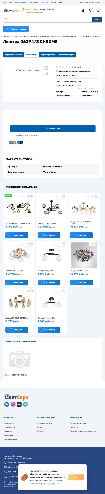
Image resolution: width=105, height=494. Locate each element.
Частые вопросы (10, 439)
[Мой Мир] (18, 142)
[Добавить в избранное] (46, 68)
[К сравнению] (27, 196)
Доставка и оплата (44, 423)
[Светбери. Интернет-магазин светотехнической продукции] (16, 400)
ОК (76, 477)
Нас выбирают (10, 427)
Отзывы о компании (78, 423)
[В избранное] (31, 196)
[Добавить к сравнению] (46, 73)
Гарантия (8, 431)
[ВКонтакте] (11, 142)
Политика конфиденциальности (83, 431)
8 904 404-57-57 (47, 9)
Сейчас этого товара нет (27, 135)
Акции (53, 2)
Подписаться (54, 128)
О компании (20, 2)
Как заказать (9, 435)
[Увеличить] (27, 70)
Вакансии (41, 431)
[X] (21, 142)
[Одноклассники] (14, 142)
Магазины (7, 2)
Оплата (44, 2)
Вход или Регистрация (90, 2)
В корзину (18, 235)
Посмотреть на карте (16, 462)
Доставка (33, 2)
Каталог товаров (18, 29)
